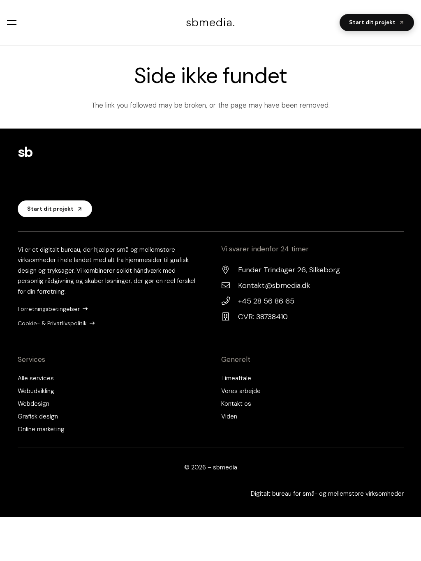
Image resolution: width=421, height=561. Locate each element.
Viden (229, 416)
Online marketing (41, 429)
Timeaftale (236, 378)
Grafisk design (38, 416)
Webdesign (33, 404)
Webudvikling (36, 391)
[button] (13, 22)
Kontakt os (236, 404)
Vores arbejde (241, 391)
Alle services (36, 378)
